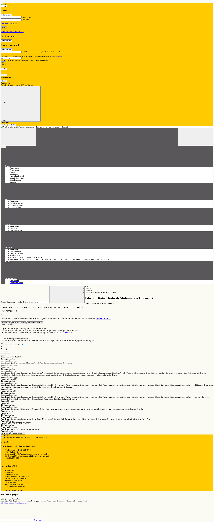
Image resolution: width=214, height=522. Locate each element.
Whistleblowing (10, 482)
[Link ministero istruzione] (11, 4)
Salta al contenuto (7, 2)
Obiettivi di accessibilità (13, 480)
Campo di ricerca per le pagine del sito (14, 302)
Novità (87, 288)
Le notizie (88, 290)
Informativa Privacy (12, 474)
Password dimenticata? (9, 24)
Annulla (4, 125)
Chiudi (4, 69)
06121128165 (13, 452)
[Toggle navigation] (18, 137)
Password (25, 20)
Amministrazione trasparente (15, 486)
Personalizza (6, 322)
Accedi (4, 6)
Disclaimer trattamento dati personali (14, 503)
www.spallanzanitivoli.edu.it (11, 345)
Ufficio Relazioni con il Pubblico (17, 476)
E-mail (24, 52)
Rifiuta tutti (19, 322)
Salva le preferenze (18, 433)
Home (87, 286)
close (3, 147)
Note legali (9, 472)
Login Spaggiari (58, 56)
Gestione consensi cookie (14, 484)
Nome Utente (26, 17)
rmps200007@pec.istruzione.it (29, 456)
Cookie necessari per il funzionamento (14, 339)
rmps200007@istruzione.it (28, 454)
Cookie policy (10, 470)
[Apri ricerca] (195, 137)
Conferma (12, 125)
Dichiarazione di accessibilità (15, 478)
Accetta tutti (35, 322)
